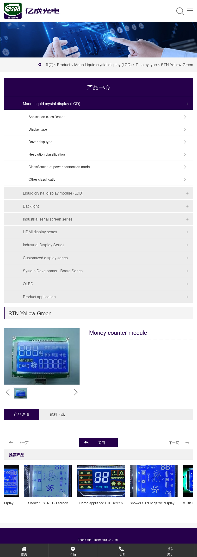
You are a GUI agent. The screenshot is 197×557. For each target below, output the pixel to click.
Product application (39, 296)
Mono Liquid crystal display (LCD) (103, 64)
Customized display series (45, 257)
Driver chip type (40, 141)
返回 (101, 442)
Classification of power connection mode (59, 166)
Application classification (47, 116)
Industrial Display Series (43, 244)
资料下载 (57, 414)
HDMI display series (40, 231)
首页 (49, 64)
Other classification (43, 179)
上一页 (23, 442)
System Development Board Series (53, 270)
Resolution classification (47, 154)
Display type (146, 64)
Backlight (31, 206)
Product (63, 64)
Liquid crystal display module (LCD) (53, 193)
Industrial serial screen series (48, 219)
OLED (28, 283)
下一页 (174, 442)
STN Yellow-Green (177, 64)
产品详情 (21, 414)
